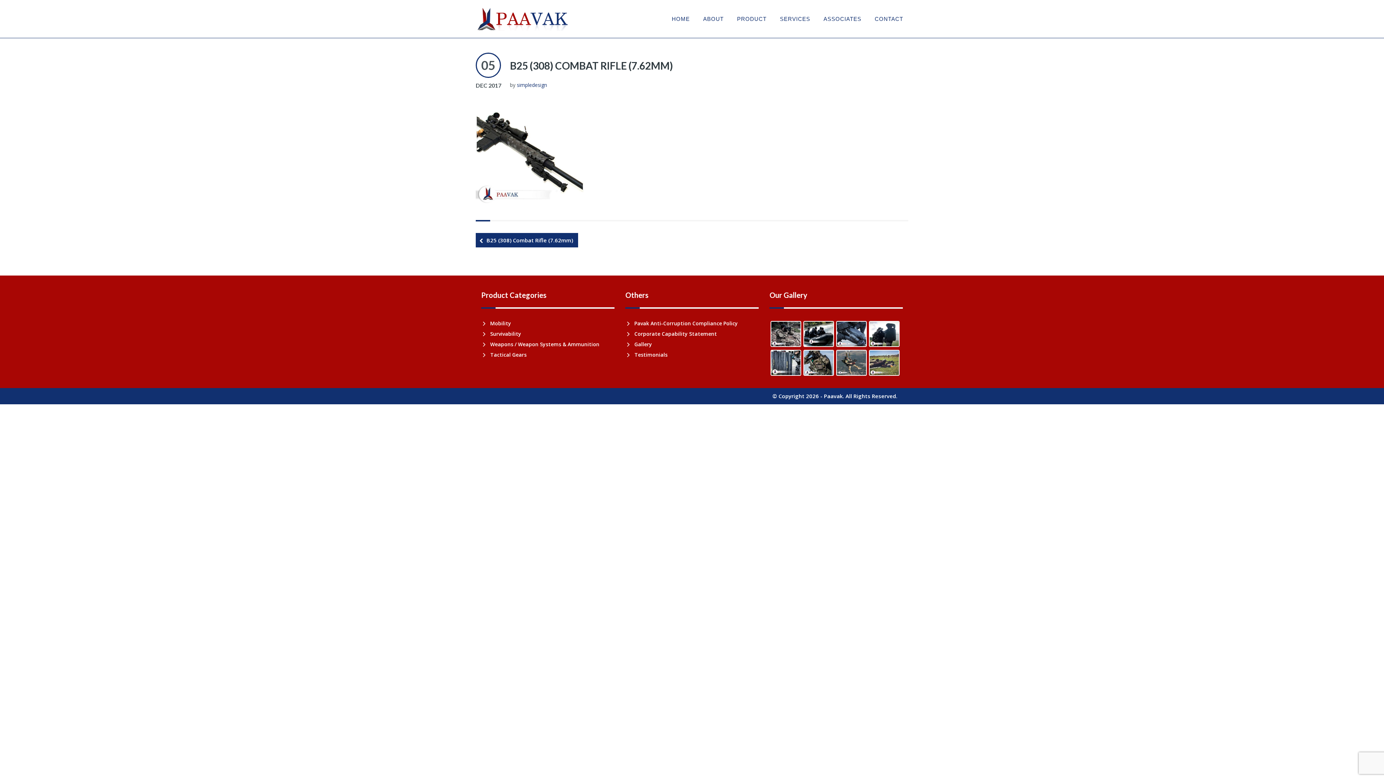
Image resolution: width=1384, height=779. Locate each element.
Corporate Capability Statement (675, 333)
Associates (842, 19)
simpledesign (532, 85)
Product (752, 19)
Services (795, 19)
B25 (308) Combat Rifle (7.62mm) (591, 66)
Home (681, 19)
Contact (889, 19)
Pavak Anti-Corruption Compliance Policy (686, 323)
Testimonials (650, 354)
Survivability (505, 333)
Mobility (500, 323)
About (713, 19)
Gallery (643, 344)
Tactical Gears (508, 354)
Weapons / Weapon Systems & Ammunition (544, 344)
